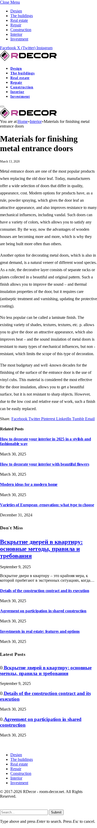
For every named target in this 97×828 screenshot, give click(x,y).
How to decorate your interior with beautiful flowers (44, 464)
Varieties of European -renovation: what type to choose (47, 505)
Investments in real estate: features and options (40, 631)
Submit (56, 812)
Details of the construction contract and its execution (44, 590)
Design (16, 11)
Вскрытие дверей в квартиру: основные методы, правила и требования (41, 548)
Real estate (19, 20)
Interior (16, 34)
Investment (19, 39)
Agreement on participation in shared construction (43, 611)
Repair (15, 25)
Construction (20, 29)
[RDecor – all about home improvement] (29, 59)
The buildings (21, 15)
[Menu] (2, 106)
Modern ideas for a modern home (28, 484)
